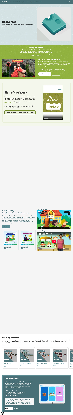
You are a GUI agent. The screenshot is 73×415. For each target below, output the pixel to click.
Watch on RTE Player (45, 74)
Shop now (6, 226)
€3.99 (16, 408)
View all (4, 345)
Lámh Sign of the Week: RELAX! (20, 112)
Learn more (56, 74)
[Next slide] (69, 358)
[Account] (67, 2)
